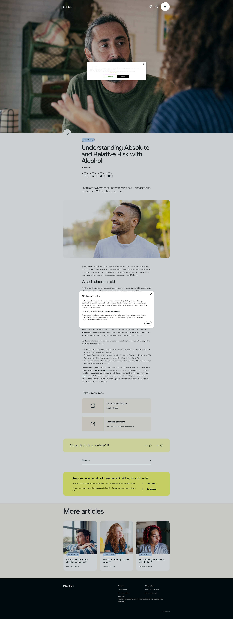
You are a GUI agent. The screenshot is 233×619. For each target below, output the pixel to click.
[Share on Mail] (109, 175)
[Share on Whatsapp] (101, 175)
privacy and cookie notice (113, 71)
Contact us (121, 586)
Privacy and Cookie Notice (152, 589)
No (158, 445)
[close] (83, 296)
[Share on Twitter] (93, 175)
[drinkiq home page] (67, 6)
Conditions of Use (122, 589)
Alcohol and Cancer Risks (111, 311)
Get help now (152, 489)
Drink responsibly (149, 593)
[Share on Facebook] (85, 175)
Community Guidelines (124, 593)
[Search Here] (156, 6)
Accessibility (121, 596)
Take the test (151, 483)
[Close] (144, 64)
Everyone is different (102, 370)
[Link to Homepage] (68, 586)
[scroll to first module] (67, 133)
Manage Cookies (110, 76)
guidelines (85, 376)
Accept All (123, 76)
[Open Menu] (165, 6)
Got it (148, 324)
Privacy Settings (149, 586)
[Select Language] (150, 6)
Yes (146, 445)
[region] (116, 71)
